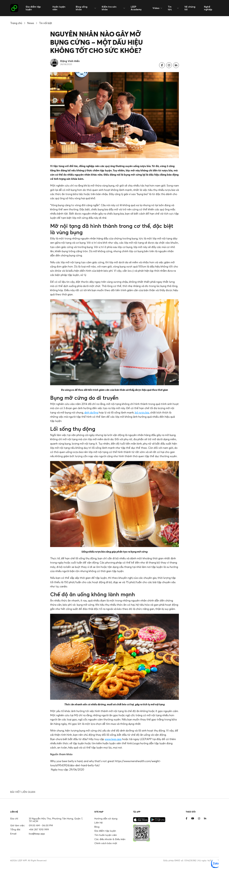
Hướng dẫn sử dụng (105, 818)
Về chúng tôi (189, 8)
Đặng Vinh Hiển (70, 61)
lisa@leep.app (37, 833)
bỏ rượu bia (142, 412)
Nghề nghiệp (208, 8)
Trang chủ (16, 23)
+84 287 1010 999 (39, 829)
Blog (96, 826)
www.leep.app (113, 739)
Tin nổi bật (45, 23)
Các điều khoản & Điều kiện (109, 839)
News (30, 23)
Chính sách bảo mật (105, 843)
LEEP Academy (136, 8)
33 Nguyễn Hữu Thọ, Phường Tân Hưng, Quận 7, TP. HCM (56, 820)
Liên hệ (98, 822)
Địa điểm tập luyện (33, 8)
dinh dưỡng (91, 412)
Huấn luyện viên (58, 8)
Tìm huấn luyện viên (105, 834)
